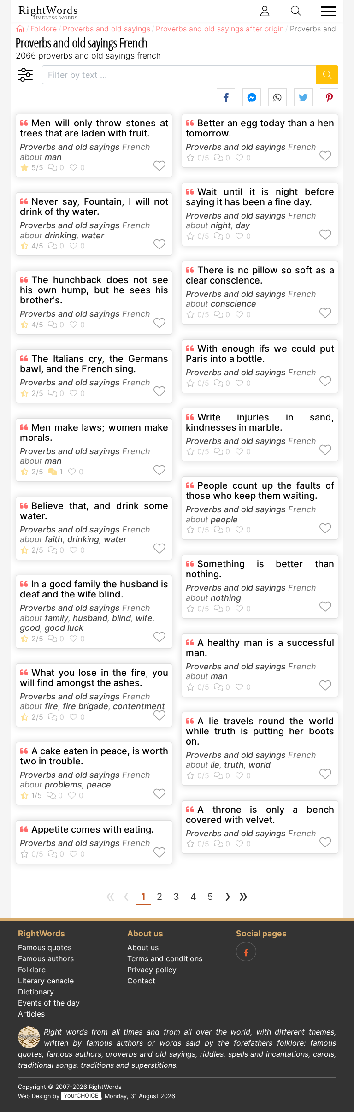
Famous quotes (44, 947)
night (221, 225)
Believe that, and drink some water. (94, 511)
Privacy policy (152, 969)
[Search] (327, 74)
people (224, 519)
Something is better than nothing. (260, 569)
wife (144, 618)
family (56, 618)
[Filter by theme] (25, 74)
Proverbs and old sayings (70, 147)
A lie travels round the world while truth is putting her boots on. (260, 731)
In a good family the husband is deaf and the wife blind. (94, 589)
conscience (233, 303)
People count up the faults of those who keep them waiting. (260, 490)
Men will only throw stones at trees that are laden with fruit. (94, 128)
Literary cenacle (46, 980)
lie (215, 764)
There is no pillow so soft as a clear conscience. (260, 275)
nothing (226, 598)
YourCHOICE (81, 1096)
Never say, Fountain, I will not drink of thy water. (94, 206)
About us (143, 947)
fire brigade (85, 706)
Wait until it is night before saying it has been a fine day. (260, 197)
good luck (64, 628)
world (259, 764)
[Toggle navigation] (325, 11)
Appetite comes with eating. (92, 829)
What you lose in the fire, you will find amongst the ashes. (94, 678)
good (30, 628)
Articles (31, 1013)
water (92, 235)
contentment (139, 706)
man (53, 157)
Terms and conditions (164, 958)
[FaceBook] (246, 951)
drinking (61, 235)
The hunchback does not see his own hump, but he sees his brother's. (94, 290)
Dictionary (36, 991)
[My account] (265, 11)
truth (234, 764)
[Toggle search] (296, 11)
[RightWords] (20, 28)
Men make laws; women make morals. (94, 432)
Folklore (32, 969)
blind (121, 618)
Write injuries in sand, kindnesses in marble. (260, 422)
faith (54, 539)
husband (90, 618)
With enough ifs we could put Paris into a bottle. (260, 353)
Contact (141, 980)
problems (63, 784)
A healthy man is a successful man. (260, 648)
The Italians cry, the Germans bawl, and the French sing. (94, 364)
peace (99, 784)
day (243, 225)
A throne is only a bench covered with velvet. (260, 814)
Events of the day (49, 1002)
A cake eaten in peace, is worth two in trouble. (94, 756)
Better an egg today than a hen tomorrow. (260, 128)
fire (51, 706)
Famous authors (46, 958)
